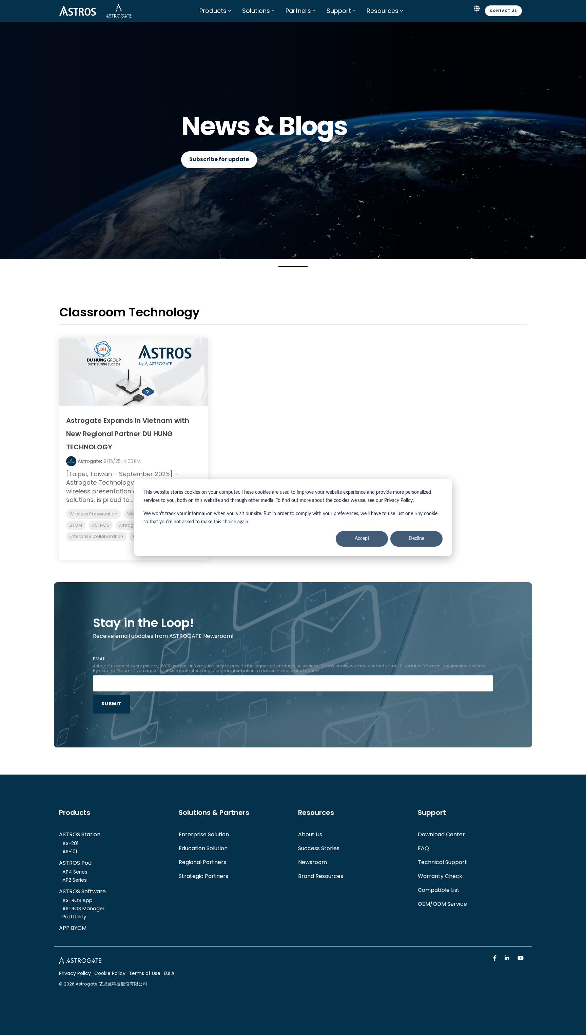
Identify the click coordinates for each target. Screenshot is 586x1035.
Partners (298, 10)
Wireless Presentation (93, 514)
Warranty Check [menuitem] (440, 876)
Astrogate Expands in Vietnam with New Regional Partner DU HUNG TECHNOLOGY (127, 434)
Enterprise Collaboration (96, 536)
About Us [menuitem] (310, 834)
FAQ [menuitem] (423, 848)
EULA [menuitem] (169, 973)
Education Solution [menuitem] (203, 848)
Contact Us (503, 10)
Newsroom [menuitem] (312, 862)
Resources (382, 10)
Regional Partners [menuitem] (202, 862)
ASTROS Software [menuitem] (82, 891)
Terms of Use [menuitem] (144, 973)
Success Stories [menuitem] (318, 848)
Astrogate (89, 461)
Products (213, 10)
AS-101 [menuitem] (69, 851)
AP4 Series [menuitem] (74, 871)
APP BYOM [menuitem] (72, 928)
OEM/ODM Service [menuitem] (442, 904)
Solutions (256, 10)
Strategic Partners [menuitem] (203, 876)
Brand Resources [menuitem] (320, 876)
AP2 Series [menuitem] (74, 880)
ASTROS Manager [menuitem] (83, 908)
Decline (416, 538)
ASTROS (100, 525)
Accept (362, 538)
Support (339, 10)
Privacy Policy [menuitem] (75, 973)
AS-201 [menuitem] (70, 843)
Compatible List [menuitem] (439, 890)
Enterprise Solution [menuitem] (204, 834)
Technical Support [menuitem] (442, 862)
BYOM (76, 525)
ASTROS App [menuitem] (77, 900)
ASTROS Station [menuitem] (79, 834)
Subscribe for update (219, 159)
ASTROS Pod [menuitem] (75, 863)
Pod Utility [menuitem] (74, 916)
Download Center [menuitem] (441, 834)
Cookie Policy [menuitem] (109, 973)
